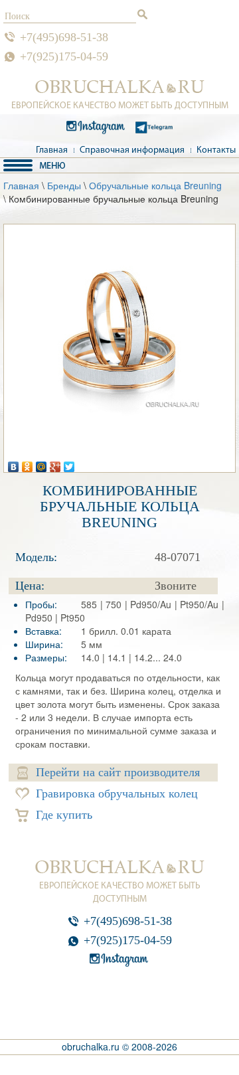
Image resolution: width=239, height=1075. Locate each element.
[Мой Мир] (41, 463)
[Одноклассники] (28, 463)
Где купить (64, 814)
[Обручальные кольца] (119, 87)
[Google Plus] (55, 463)
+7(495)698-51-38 (64, 37)
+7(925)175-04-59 (64, 56)
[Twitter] (69, 463)
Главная (52, 150)
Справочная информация (132, 150)
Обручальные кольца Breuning (155, 185)
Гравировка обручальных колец (117, 793)
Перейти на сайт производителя (118, 772)
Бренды (64, 185)
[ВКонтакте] (14, 463)
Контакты (216, 150)
